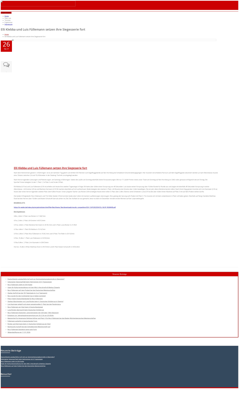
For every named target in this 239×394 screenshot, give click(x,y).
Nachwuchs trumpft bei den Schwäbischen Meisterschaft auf (29, 327)
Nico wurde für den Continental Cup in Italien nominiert (27, 296)
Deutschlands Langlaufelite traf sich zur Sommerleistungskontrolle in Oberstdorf (36, 279)
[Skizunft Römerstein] (38, 4)
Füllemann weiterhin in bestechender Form (22, 321)
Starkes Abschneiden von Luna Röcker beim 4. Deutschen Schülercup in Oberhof (35, 301)
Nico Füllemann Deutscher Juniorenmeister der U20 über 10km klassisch (33, 313)
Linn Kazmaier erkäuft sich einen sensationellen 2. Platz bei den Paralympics (34, 304)
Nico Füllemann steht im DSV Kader (20, 285)
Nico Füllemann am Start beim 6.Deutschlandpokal (25, 307)
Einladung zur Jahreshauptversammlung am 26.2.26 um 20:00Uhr (31, 315)
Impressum (8, 24)
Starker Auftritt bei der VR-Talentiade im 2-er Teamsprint (27, 293)
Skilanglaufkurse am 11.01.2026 (19, 332)
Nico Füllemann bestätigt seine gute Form (22, 329)
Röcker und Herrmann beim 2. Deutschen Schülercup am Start (29, 324)
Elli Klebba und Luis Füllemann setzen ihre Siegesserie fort (50, 168)
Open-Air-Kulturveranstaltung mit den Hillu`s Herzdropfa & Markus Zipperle (34, 287)
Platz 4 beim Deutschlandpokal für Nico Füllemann (25, 299)
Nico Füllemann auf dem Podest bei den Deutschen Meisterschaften (31, 290)
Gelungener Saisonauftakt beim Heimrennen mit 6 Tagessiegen (30, 282)
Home (6, 16)
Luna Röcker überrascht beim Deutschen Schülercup (26, 310)
